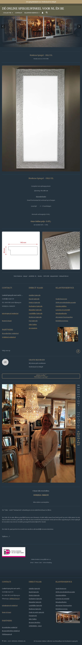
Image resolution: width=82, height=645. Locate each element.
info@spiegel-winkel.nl (10, 320)
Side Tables (33, 332)
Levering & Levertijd (63, 317)
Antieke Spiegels (34, 302)
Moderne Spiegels (35, 324)
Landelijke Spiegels (35, 320)
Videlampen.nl (7, 641)
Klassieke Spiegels (35, 317)
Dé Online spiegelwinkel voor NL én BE (33, 8)
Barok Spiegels (34, 306)
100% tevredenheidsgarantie (66, 310)
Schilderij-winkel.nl (9, 344)
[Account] (42, 12)
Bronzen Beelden (34, 630)
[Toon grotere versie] (41, 125)
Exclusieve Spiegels (35, 313)
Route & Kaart (7, 328)
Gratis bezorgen (61, 306)
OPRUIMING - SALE (35, 633)
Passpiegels (33, 623)
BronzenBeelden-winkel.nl (11, 638)
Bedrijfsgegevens (62, 328)
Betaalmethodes (61, 320)
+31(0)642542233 (14, 606)
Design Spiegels (34, 310)
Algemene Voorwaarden (64, 324)
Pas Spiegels (33, 328)
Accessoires (33, 335)
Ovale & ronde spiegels (36, 619)
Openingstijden (61, 313)
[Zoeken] (47, 12)
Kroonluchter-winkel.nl (10, 340)
